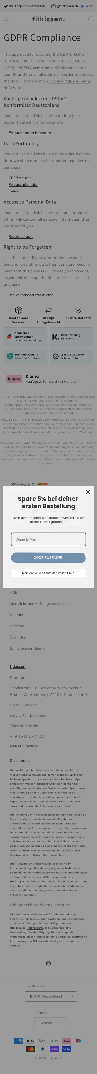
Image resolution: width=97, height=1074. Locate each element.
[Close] (88, 492)
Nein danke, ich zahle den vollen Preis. (48, 573)
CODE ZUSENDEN (48, 558)
